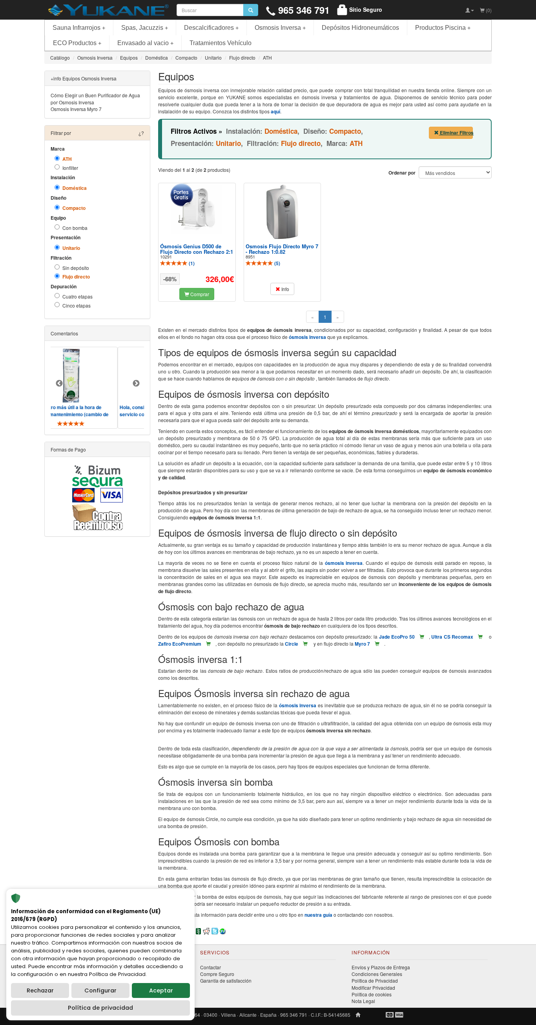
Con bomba (75, 227)
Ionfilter (70, 167)
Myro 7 (362, 643)
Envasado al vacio (145, 43)
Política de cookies (372, 994)
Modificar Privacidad (373, 987)
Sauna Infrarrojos (79, 27)
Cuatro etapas (77, 296)
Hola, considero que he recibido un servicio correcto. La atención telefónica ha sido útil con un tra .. (136, 414)
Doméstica (74, 188)
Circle (291, 643)
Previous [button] (59, 384)
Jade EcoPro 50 (397, 636)
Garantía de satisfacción (226, 980)
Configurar (100, 990)
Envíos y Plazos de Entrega (381, 967)
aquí (275, 111)
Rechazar (40, 990)
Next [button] (136, 384)
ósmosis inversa (307, 336)
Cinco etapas (76, 305)
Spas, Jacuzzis (144, 27)
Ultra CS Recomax (452, 636)
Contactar (210, 967)
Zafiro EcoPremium (179, 643)
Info (284, 289)
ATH (67, 159)
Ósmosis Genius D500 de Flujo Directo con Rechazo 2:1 (196, 248)
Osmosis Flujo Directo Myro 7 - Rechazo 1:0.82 (282, 248)
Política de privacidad (100, 1008)
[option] (142, 388)
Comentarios (64, 333)
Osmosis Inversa (280, 27)
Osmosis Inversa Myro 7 (76, 109)
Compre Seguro (217, 973)
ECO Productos (77, 43)
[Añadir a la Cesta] (422, 636)
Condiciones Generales (377, 973)
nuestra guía (318, 914)
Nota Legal (363, 1001)
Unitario (71, 248)
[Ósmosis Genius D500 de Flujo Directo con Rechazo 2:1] (196, 209)
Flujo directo (76, 276)
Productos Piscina (442, 27)
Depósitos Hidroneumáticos (360, 27)
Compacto (74, 208)
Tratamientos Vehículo (221, 43)
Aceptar (161, 990)
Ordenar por (402, 172)
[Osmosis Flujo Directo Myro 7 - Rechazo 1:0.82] (282, 212)
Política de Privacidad (375, 980)
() (191, 263)
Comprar (199, 294)
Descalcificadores (211, 27)
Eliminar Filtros (456, 132)
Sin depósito (75, 267)
